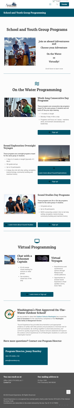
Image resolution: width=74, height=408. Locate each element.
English (58, 1)
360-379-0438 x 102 (12, 356)
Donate (64, 4)
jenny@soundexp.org (12, 360)
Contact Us (7, 382)
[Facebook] (57, 405)
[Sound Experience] (11, 4)
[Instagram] (67, 405)
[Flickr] (65, 405)
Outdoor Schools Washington (46, 317)
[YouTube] (62, 405)
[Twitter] (60, 405)
